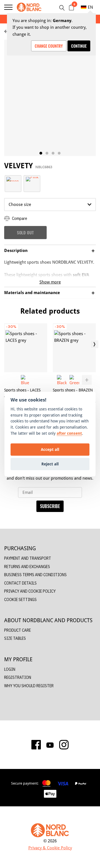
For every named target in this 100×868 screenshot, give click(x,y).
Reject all (50, 463)
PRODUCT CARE (17, 630)
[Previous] (5, 344)
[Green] (13, 178)
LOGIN (9, 669)
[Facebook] (36, 744)
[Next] (94, 344)
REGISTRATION (17, 677)
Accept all (50, 449)
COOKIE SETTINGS (20, 599)
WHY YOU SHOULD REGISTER (29, 685)
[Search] (61, 7)
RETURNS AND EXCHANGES (27, 566)
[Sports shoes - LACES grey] (25, 347)
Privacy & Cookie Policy (50, 847)
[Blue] (26, 380)
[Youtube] (50, 744)
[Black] (62, 380)
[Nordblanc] (29, 7)
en (90, 7)
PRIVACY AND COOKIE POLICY (30, 591)
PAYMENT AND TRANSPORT (27, 558)
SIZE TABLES (15, 638)
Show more (50, 282)
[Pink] (32, 178)
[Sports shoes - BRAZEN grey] (74, 347)
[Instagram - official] (64, 744)
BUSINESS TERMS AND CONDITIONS (35, 574)
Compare (19, 218)
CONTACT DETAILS (20, 583)
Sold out (25, 232)
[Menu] (8, 7)
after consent (69, 433)
